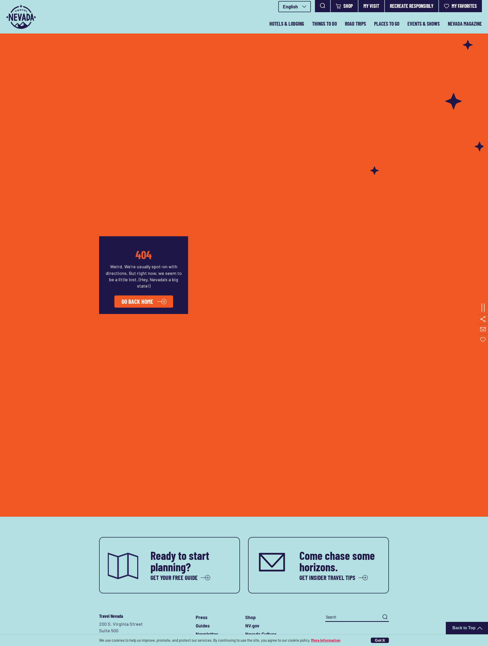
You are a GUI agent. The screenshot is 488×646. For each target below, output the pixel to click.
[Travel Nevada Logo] (21, 17)
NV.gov (252, 625)
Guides (203, 625)
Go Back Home (137, 301)
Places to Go (386, 24)
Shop (348, 6)
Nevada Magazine (465, 24)
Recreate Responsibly (411, 6)
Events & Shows (423, 24)
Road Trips (355, 24)
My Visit (371, 6)
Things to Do (324, 24)
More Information (325, 640)
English (290, 6)
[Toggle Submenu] (483, 308)
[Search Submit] (385, 617)
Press (201, 617)
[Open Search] (322, 6)
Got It (380, 640)
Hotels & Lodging (286, 24)
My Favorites (464, 6)
